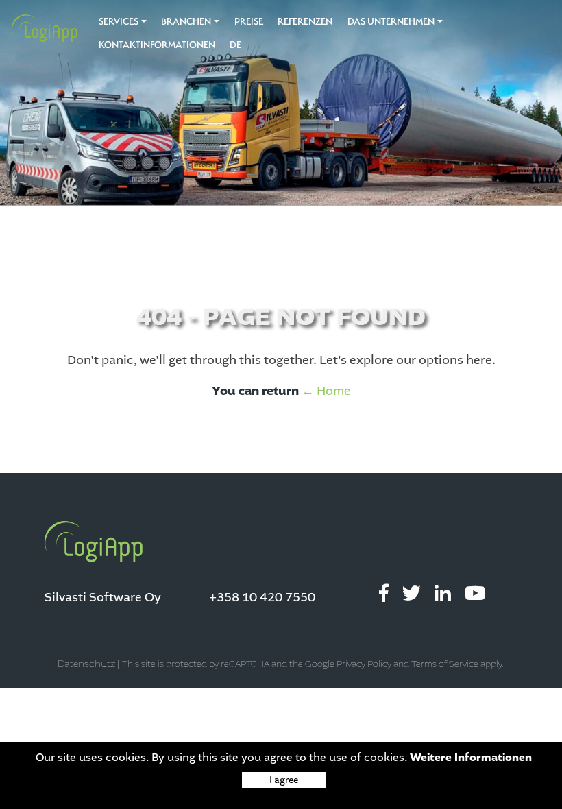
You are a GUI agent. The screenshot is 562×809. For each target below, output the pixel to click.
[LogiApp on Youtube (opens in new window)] (475, 594)
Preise (248, 21)
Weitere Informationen (471, 757)
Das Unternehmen (391, 21)
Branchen (186, 21)
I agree (283, 779)
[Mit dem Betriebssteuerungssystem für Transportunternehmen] (39, 28)
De (235, 44)
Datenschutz (86, 663)
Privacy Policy (364, 664)
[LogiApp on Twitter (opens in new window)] (411, 594)
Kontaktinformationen (157, 44)
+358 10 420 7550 (262, 597)
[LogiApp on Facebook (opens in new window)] (384, 594)
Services (118, 21)
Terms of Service (444, 664)
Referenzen (305, 21)
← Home (326, 391)
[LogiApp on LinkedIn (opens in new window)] (443, 594)
